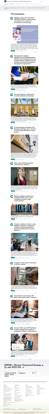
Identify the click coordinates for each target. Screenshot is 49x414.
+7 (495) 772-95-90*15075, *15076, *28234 (10, 374)
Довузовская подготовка (18, 387)
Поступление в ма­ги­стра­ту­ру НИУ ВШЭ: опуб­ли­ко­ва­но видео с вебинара (25, 296)
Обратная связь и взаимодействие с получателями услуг (19, 400)
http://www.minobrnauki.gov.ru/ (7, 408)
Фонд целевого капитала (7, 395)
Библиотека (38, 386)
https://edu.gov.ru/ (20, 408)
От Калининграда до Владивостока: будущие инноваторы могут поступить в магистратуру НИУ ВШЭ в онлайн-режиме (25, 129)
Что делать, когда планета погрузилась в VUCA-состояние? (25, 263)
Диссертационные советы (29, 390)
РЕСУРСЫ (38, 385)
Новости (6, 8)
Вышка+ (16, 391)
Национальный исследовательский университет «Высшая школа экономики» (14, 7)
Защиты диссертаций (28, 391)
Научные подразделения (29, 386)
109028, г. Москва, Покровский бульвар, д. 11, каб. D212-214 (24, 366)
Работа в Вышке (5, 405)
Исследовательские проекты (29, 387)
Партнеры (31, 3)
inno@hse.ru (22, 373)
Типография (38, 390)
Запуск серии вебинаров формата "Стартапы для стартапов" (23, 163)
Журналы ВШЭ (39, 392)
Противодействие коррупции (7, 396)
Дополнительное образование (18, 395)
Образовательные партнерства (19, 399)
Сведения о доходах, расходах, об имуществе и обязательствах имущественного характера (8, 399)
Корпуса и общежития (6, 391)
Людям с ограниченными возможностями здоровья (9, 403)
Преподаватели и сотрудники (7, 390)
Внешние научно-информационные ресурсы (30, 395)
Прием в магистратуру (17, 392)
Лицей (15, 386)
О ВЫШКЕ (5, 385)
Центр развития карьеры (18, 396)
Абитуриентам (12, 3)
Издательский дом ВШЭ (40, 387)
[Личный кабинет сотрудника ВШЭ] (41, 1)
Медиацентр (38, 391)
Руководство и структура (7, 387)
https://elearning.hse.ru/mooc (37, 408)
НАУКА (27, 385)
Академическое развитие (29, 392)
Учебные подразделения (29, 7)
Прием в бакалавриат (17, 390)
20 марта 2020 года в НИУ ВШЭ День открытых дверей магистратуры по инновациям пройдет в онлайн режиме (25, 329)
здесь (10, 412)
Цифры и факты (5, 386)
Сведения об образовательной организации (7, 401)
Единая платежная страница (7, 404)
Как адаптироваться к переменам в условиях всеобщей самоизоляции (24, 95)
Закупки (4, 392)
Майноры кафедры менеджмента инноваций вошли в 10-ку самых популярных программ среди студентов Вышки (23, 198)
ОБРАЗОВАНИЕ (17, 385)
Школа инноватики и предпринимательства (19, 1)
